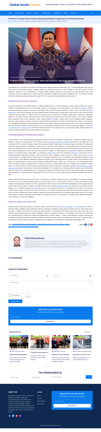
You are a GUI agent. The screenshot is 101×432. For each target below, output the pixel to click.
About (66, 13)
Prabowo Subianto (17, 224)
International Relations (15, 77)
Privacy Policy (41, 401)
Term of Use (40, 404)
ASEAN (16, 227)
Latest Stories (19, 13)
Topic (28, 13)
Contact (73, 13)
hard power (60, 224)
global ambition (33, 227)
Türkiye (26, 227)
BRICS (21, 227)
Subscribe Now (50, 321)
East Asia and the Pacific (16, 338)
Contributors (46, 13)
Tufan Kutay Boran (34, 238)
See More (87, 332)
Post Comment (15, 301)
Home (9, 13)
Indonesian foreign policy (29, 224)
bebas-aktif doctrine (42, 224)
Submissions (57, 13)
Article (15, 21)
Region (36, 13)
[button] (46, 366)
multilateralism (52, 224)
